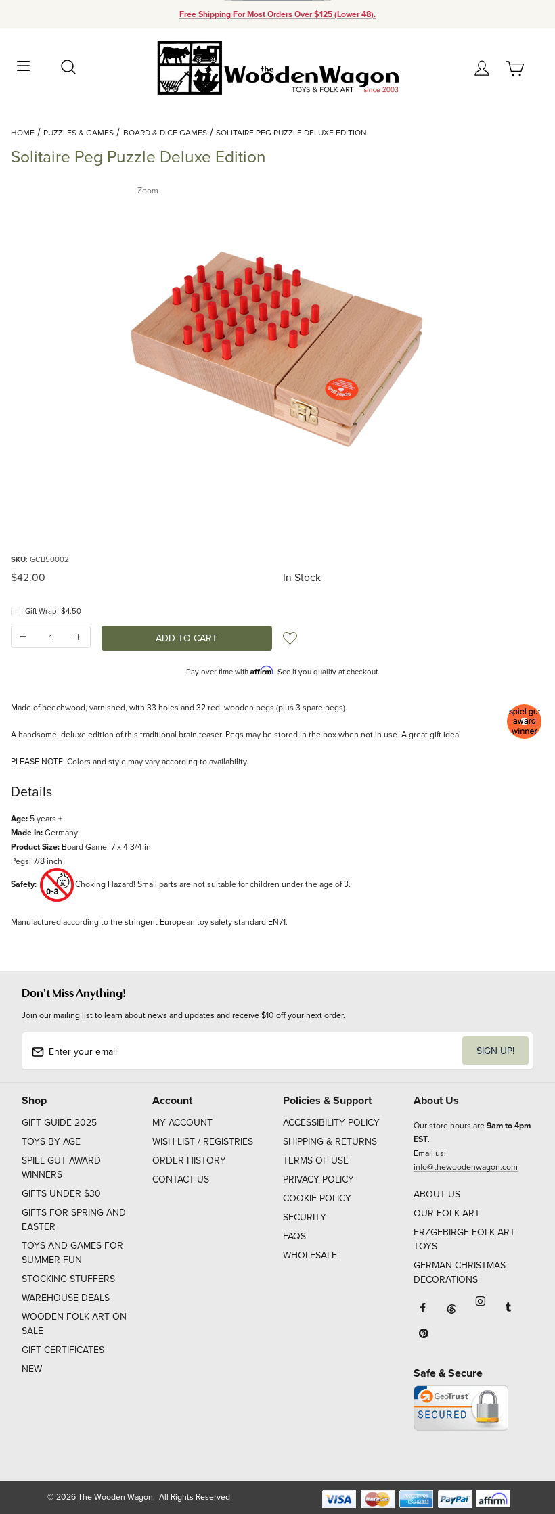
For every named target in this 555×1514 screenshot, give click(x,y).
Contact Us (180, 1179)
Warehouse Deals (66, 1297)
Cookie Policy (317, 1198)
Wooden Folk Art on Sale (74, 1323)
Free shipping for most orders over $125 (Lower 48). (277, 14)
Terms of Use (316, 1160)
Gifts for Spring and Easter (74, 1219)
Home (23, 132)
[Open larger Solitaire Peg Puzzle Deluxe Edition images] (277, 333)
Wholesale (310, 1255)
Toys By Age (51, 1141)
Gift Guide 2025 (59, 1122)
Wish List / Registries (202, 1141)
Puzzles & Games (78, 132)
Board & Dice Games (165, 132)
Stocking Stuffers (68, 1278)
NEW (32, 1368)
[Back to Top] (519, 1440)
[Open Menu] (23, 64)
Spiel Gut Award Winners (61, 1167)
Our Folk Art (447, 1213)
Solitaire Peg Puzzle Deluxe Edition (291, 132)
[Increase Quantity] (78, 636)
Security (304, 1217)
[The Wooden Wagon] (277, 66)
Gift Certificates (63, 1349)
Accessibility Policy (331, 1122)
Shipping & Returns (330, 1141)
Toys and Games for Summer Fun (72, 1252)
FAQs (294, 1236)
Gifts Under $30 (61, 1193)
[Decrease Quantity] (23, 636)
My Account (182, 1122)
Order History (189, 1160)
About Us (437, 1194)
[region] (277, 519)
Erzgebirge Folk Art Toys (464, 1239)
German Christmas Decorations (460, 1272)
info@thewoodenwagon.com (466, 1166)
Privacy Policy (318, 1179)
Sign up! (495, 1050)
